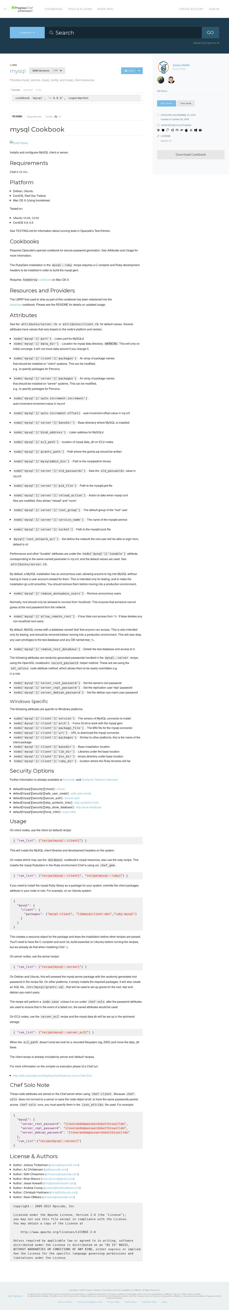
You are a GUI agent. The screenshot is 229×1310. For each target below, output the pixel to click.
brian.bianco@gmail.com (57, 1179)
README (17, 116)
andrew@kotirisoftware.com (62, 1188)
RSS (14, 65)
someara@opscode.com (58, 1197)
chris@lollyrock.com (63, 1192)
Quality (53, 116)
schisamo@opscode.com (62, 1174)
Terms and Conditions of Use (89, 1301)
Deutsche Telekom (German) (100, 779)
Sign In (214, 9)
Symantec (69, 779)
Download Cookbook (191, 154)
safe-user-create (81, 793)
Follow (134, 70)
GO (210, 32)
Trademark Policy (149, 1301)
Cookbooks (53, 9)
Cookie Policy (131, 1301)
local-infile (69, 812)
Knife (38, 90)
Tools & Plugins (80, 9)
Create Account (191, 9)
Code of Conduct (64, 1301)
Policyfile (15, 90)
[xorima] (162, 81)
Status (164, 1301)
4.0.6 (45, 70)
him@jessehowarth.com (59, 1183)
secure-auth (72, 798)
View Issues (185, 103)
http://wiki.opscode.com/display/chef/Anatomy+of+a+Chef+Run (52, 1075)
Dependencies (34, 116)
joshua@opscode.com (64, 1165)
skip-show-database (88, 807)
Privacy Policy (113, 1301)
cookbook (45, 280)
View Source (166, 103)
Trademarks (17, 1295)
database (16, 304)
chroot (61, 789)
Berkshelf (28, 90)
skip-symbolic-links (86, 802)
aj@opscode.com (56, 1169)
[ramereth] (172, 81)
